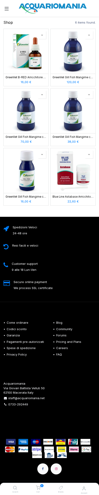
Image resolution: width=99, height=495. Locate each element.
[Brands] (61, 488)
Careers (62, 348)
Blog (59, 322)
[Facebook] (42, 468)
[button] (42, 35)
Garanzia (13, 335)
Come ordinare (17, 322)
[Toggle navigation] (6, 8)
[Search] (15, 488)
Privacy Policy (17, 354)
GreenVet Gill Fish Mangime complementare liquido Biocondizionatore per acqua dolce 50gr (26, 196)
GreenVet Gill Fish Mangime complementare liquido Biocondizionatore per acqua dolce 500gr (26, 137)
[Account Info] (84, 488)
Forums (61, 335)
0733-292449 (18, 404)
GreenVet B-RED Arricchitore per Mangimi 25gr (26, 77)
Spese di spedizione (22, 348)
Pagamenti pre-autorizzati (25, 342)
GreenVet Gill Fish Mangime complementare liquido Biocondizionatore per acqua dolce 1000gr (72, 77)
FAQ (59, 354)
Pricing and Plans (68, 342)
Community (64, 329)
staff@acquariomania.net (26, 398)
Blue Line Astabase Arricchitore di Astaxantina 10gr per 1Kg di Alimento (72, 196)
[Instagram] (56, 468)
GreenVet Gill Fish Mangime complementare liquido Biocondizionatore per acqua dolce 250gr (72, 137)
